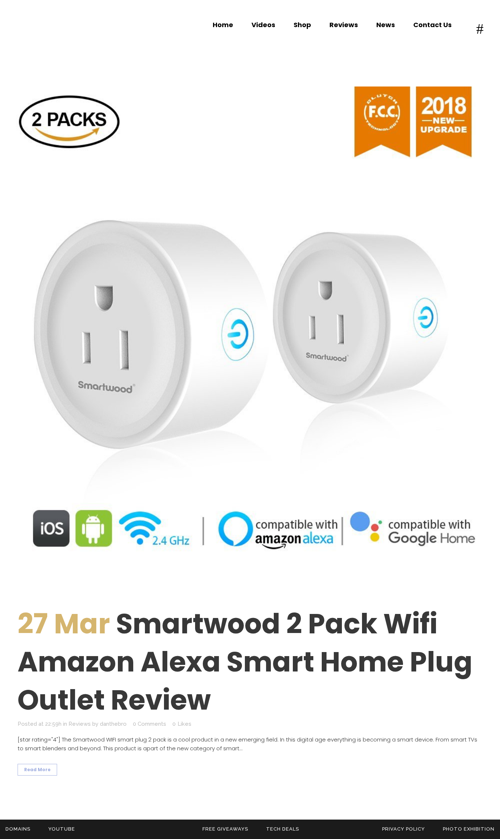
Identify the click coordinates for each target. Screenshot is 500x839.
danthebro (113, 724)
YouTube (61, 829)
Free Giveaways (225, 829)
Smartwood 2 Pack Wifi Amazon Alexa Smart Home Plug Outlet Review (245, 661)
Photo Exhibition (469, 829)
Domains (17, 829)
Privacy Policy (403, 829)
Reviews (79, 724)
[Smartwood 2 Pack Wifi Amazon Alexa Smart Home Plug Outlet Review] (250, 337)
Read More (37, 769)
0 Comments (149, 724)
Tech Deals (282, 829)
